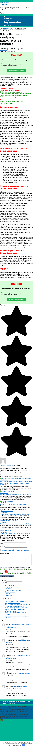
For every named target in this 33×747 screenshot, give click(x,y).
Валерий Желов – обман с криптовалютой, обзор (15, 524)
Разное (7, 593)
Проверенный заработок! (13, 590)
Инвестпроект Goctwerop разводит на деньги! (14, 514)
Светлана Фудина (5, 465)
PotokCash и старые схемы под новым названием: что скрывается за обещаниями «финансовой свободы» (16, 483)
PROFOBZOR (3, 4)
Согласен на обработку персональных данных (16, 550)
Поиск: (2, 13)
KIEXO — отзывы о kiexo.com (21, 673)
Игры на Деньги (10, 585)
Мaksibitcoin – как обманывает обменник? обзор (15, 494)
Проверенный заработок (16, 70)
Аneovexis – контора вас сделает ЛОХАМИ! (13, 504)
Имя (2, 543)
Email (2, 546)
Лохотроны (3, 50)
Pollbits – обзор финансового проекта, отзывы (15, 534)
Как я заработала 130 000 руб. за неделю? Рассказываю (15, 602)
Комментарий (4, 553)
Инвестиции (9, 587)
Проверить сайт (10, 592)
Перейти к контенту (6, 1)
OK (23, 745)
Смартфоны (8, 595)
